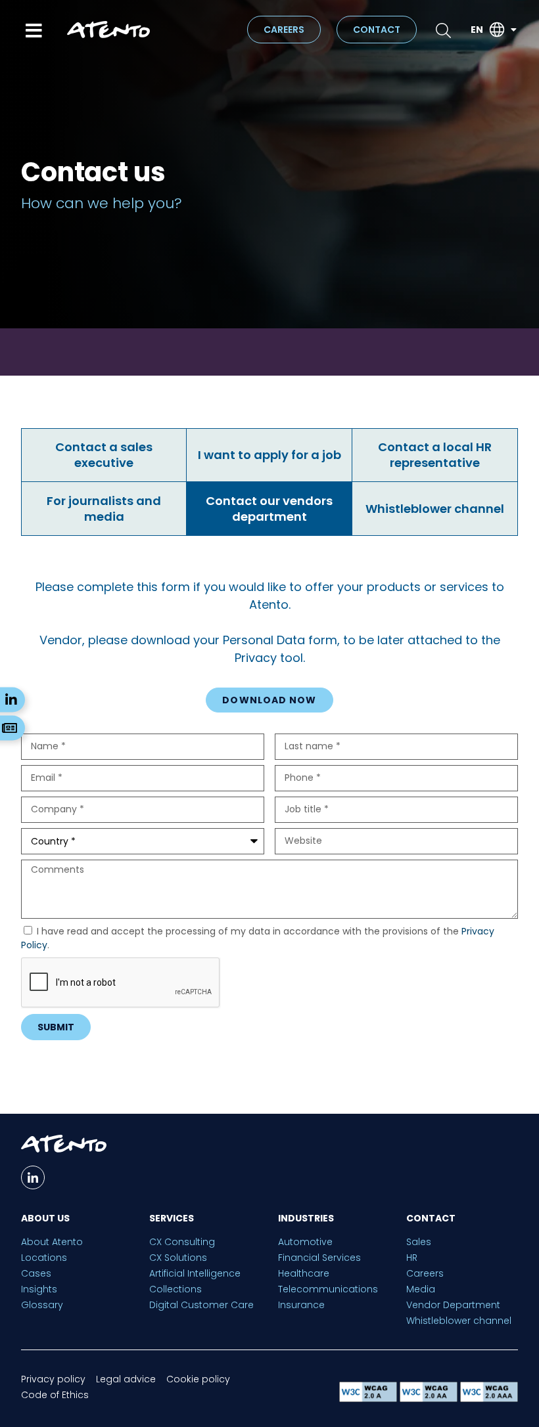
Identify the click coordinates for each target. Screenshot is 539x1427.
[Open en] (513, 30)
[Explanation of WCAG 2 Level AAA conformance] (489, 1398)
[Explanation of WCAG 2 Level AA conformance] (430, 1398)
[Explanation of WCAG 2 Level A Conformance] (369, 1398)
